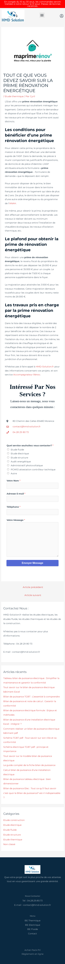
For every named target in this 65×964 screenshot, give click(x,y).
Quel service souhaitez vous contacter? (30, 445)
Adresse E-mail (16, 493)
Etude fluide (17, 449)
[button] (42, 15)
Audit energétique (21, 461)
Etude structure (19, 457)
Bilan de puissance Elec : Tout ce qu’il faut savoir (29, 788)
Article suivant (32, 595)
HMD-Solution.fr (45, 366)
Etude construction (14, 820)
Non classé (9, 844)
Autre (14, 473)
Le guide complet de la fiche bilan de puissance (29, 765)
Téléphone (13, 507)
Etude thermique (14, 96)
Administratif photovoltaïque (27, 465)
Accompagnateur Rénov (26, 374)
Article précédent (33, 587)
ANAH (12, 203)
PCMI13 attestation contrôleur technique (33, 469)
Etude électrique (20, 453)
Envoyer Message (32, 563)
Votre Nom (13, 480)
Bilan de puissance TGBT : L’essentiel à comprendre (31, 696)
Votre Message (16, 520)
